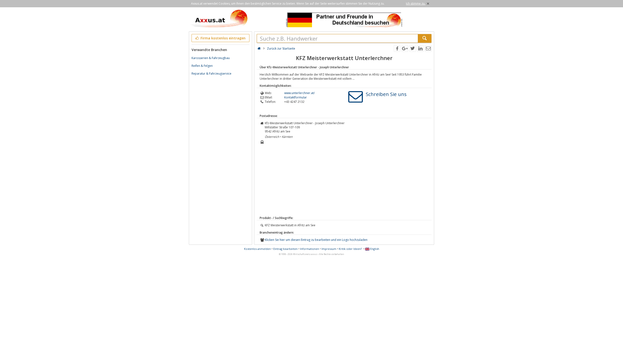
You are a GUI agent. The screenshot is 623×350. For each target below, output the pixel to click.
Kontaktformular (295, 97)
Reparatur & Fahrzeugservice (211, 73)
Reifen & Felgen (202, 66)
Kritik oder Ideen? (350, 249)
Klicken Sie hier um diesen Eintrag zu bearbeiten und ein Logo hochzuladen (316, 240)
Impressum (328, 249)
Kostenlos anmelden (257, 249)
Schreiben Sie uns (386, 94)
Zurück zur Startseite (281, 48)
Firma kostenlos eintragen (223, 38)
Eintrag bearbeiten (285, 249)
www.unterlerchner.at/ (299, 93)
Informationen (309, 249)
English (374, 249)
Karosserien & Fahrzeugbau (211, 58)
